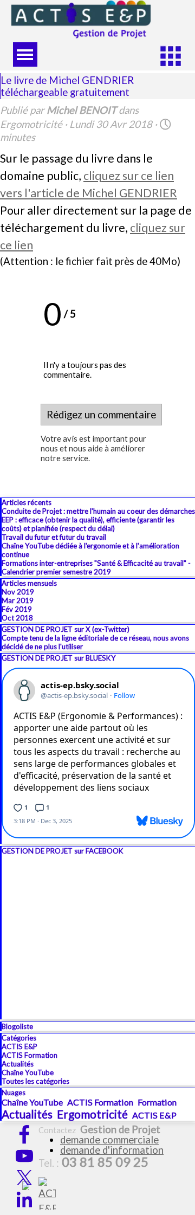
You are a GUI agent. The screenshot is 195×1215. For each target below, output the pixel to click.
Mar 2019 (18, 600)
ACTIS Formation (29, 1055)
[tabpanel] (107, 1145)
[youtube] (24, 1156)
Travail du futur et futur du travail (54, 537)
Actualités (18, 1063)
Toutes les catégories (35, 1081)
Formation (157, 1102)
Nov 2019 (18, 591)
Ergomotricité (92, 1114)
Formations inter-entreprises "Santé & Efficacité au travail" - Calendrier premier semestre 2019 (96, 567)
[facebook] (24, 1134)
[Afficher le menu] (25, 54)
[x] (24, 1177)
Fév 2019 (17, 609)
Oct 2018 (17, 617)
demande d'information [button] (112, 1150)
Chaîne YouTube (28, 1072)
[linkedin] (24, 1199)
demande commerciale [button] (109, 1140)
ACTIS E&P (19, 1046)
